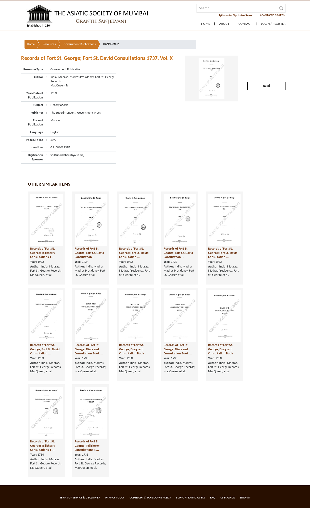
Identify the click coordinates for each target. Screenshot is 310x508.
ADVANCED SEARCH (272, 15)
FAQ (212, 497)
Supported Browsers (190, 497)
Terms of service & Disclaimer (80, 497)
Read (266, 86)
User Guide (227, 497)
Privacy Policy (114, 497)
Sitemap (245, 497)
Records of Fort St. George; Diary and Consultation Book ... (89, 349)
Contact (245, 23)
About (224, 23)
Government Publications (80, 44)
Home (205, 23)
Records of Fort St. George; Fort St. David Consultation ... (89, 253)
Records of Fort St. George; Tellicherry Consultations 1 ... (42, 253)
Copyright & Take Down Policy (150, 497)
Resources (49, 44)
